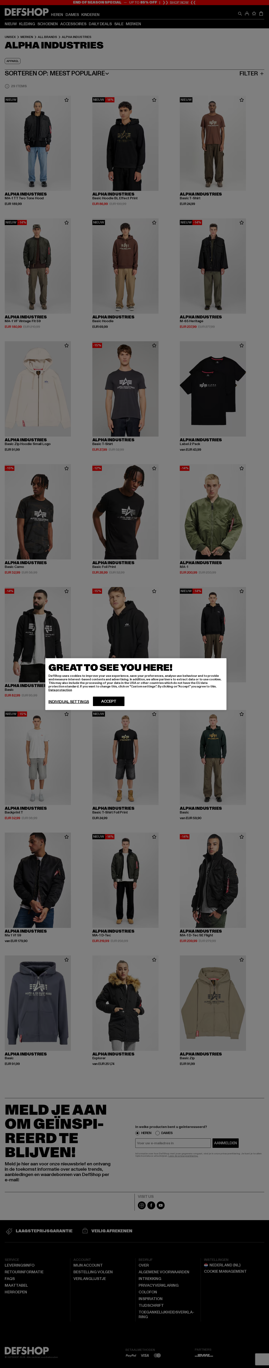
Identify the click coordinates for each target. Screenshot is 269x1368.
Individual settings (68, 701)
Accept (108, 701)
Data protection (60, 690)
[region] (135, 684)
